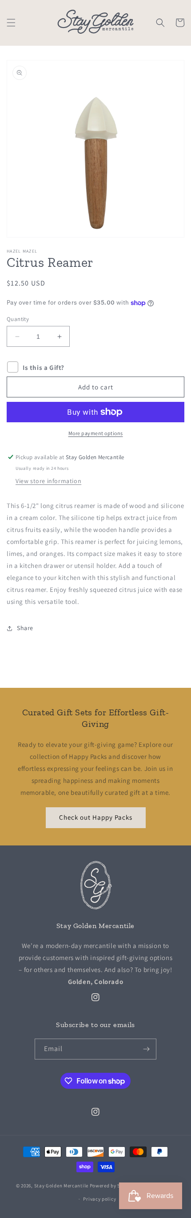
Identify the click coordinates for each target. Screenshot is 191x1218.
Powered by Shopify (112, 1185)
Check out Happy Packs (95, 817)
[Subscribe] (146, 1049)
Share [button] (25, 628)
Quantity (18, 319)
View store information (48, 481)
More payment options (95, 433)
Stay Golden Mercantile (61, 1185)
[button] (11, 22)
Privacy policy (99, 1199)
